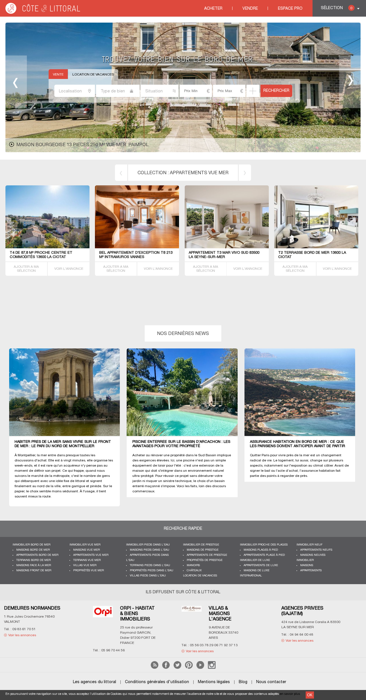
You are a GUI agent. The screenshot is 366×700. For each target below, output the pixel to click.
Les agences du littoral (94, 682)
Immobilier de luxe (255, 560)
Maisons (306, 565)
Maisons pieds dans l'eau (149, 550)
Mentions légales (214, 682)
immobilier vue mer (84, 545)
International (251, 575)
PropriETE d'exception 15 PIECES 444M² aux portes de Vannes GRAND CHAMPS (112, 145)
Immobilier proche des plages (264, 545)
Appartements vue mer (199, 173)
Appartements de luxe (261, 565)
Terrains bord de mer (33, 560)
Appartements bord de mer (37, 555)
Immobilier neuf (310, 545)
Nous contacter (271, 682)
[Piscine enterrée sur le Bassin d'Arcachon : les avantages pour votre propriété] (185, 392)
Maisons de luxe (256, 570)
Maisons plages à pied (261, 550)
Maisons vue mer (86, 550)
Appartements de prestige (207, 555)
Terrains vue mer (87, 560)
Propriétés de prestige (204, 560)
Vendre (250, 9)
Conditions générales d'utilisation (157, 682)
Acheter (213, 9)
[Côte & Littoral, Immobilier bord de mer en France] (43, 12)
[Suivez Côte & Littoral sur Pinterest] (189, 667)
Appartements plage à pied (264, 555)
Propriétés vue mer (88, 570)
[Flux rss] (154, 667)
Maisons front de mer (33, 570)
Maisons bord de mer (33, 550)
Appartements (311, 570)
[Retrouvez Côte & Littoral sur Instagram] (212, 667)
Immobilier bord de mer (31, 545)
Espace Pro (290, 9)
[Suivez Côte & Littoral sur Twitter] (177, 667)
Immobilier (305, 560)
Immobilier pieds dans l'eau (148, 545)
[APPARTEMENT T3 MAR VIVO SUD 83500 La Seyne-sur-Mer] (241, 247)
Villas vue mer (84, 565)
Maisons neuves (312, 555)
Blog (243, 682)
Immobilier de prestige (201, 545)
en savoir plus (290, 694)
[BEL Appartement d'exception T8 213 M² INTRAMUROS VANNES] (142, 247)
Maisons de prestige (202, 550)
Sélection (336, 8)
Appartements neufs (316, 550)
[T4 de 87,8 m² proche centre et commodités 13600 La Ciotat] (70, 247)
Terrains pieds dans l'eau (150, 565)
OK (310, 695)
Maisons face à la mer (33, 565)
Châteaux (194, 570)
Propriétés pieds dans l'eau (151, 570)
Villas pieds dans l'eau (148, 575)
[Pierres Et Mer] (169, 613)
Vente (58, 74)
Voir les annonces (88, 640)
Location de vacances (93, 74)
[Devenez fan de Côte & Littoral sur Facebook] (166, 667)
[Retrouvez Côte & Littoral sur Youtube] (200, 667)
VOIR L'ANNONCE (68, 268)
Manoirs (193, 565)
